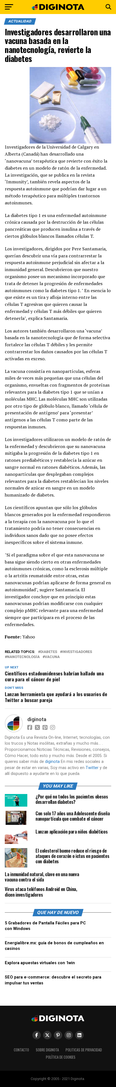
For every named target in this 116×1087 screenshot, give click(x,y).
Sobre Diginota (47, 1050)
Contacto (21, 1050)
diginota (36, 719)
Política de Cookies (60, 1057)
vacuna (52, 657)
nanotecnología (23, 657)
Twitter (92, 767)
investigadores (77, 652)
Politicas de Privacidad (84, 1050)
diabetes (48, 652)
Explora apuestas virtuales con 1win (40, 963)
